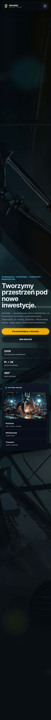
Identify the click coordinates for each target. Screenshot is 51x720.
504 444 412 (25, 339)
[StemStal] (14, 6)
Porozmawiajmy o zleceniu (25, 331)
